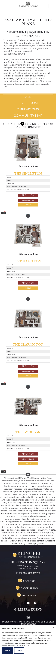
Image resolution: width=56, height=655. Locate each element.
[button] (28, 204)
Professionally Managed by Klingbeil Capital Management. (28, 623)
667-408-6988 (14, 54)
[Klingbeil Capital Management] (28, 554)
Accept (7, 650)
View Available (28, 200)
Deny (19, 650)
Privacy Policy (23, 645)
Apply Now (28, 195)
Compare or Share (29, 166)
